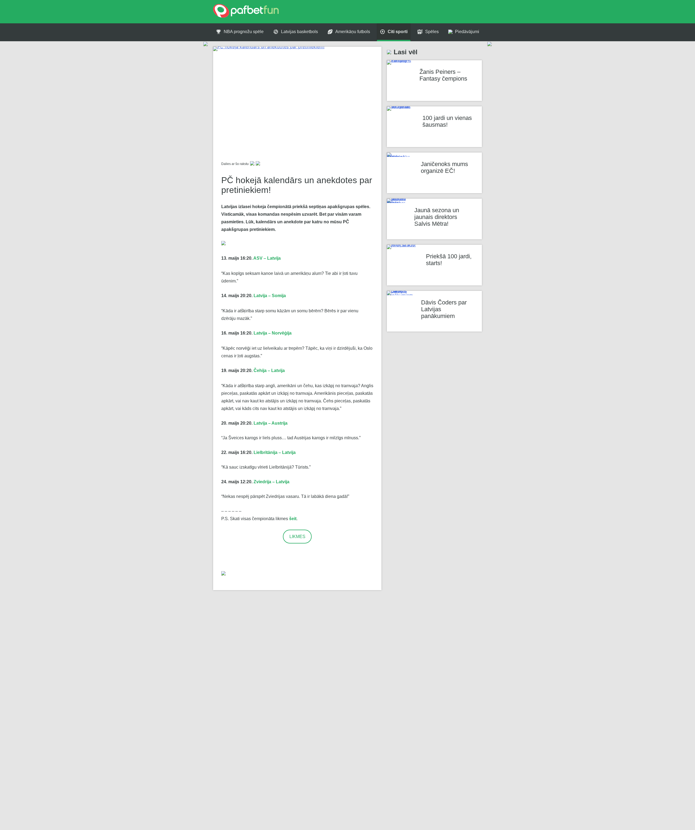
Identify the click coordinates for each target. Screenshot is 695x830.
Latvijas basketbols (299, 31)
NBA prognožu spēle (244, 31)
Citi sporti (397, 31)
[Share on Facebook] (252, 164)
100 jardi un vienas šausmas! (447, 121)
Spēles (432, 31)
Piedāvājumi (467, 31)
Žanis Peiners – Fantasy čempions (443, 75)
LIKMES (297, 536)
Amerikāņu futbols (352, 31)
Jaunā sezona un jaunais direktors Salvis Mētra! (436, 217)
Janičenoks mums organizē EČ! (444, 167)
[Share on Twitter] (258, 164)
